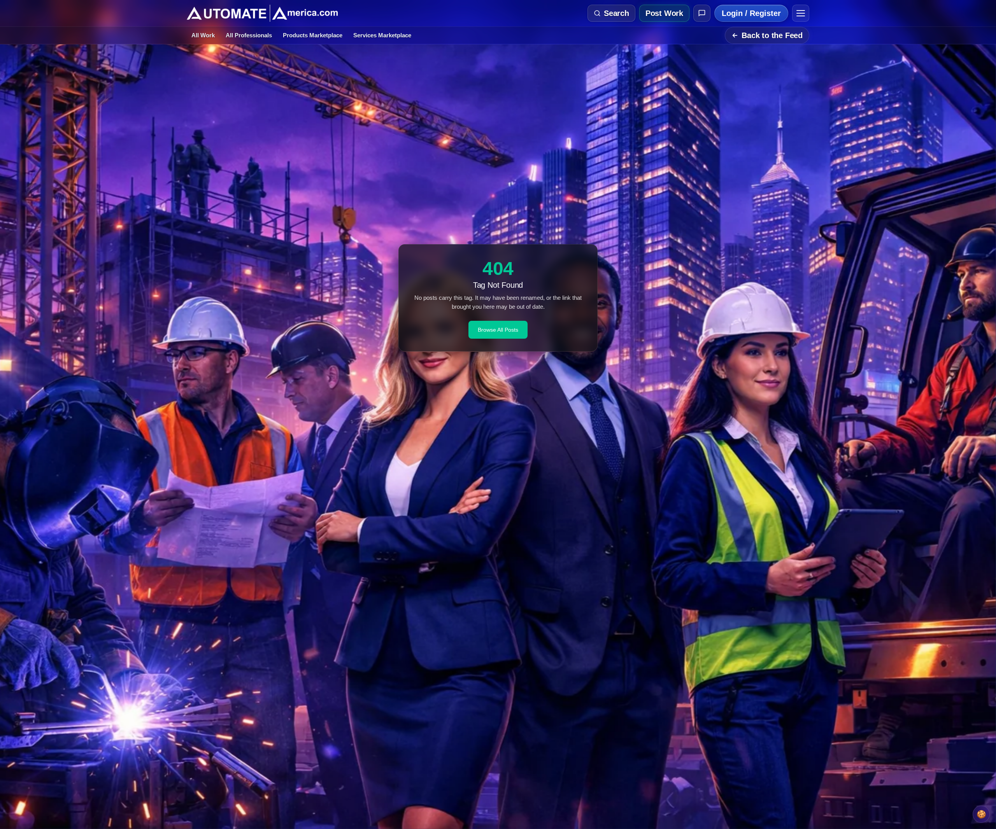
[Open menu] (800, 13)
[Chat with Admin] (701, 13)
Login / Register (751, 13)
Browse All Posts (498, 330)
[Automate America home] (262, 13)
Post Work (664, 13)
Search (616, 13)
